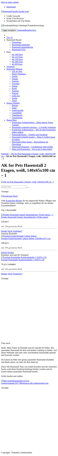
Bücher (15, 105)
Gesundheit (17, 113)
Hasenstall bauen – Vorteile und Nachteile (29, 135)
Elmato (15, 79)
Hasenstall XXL (19, 49)
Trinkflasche (17, 115)
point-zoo (16, 96)
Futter (14, 108)
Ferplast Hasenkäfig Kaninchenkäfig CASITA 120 (22, 260)
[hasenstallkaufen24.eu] (15, 11)
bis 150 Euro (17, 59)
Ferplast (15, 81)
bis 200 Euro (17, 62)
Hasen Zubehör (13, 103)
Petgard (15, 93)
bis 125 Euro (17, 57)
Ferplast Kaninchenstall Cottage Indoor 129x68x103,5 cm (25, 238)
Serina (14, 98)
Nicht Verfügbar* (15, 231)
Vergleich (10, 66)
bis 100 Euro (17, 54)
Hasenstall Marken (14, 69)
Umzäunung (17, 117)
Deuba (15, 76)
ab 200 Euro (17, 64)
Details (4, 231)
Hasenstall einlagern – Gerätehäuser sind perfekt (32, 147)
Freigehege (16, 42)
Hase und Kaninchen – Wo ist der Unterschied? (32, 149)
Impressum (11, 7)
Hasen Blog (11, 120)
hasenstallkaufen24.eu (26, 30)
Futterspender (17, 110)
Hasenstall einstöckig (21, 45)
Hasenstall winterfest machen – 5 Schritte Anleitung (34, 127)
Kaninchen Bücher (14, 201)
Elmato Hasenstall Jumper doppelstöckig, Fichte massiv (24, 217)
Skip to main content (10, 2)
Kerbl (14, 88)
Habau (15, 86)
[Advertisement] (29, 311)
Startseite (5, 154)
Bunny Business (19, 74)
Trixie (14, 100)
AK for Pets (17, 71)
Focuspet (16, 83)
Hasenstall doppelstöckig (22, 47)
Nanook (15, 91)
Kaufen (11, 252)
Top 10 (9, 37)
